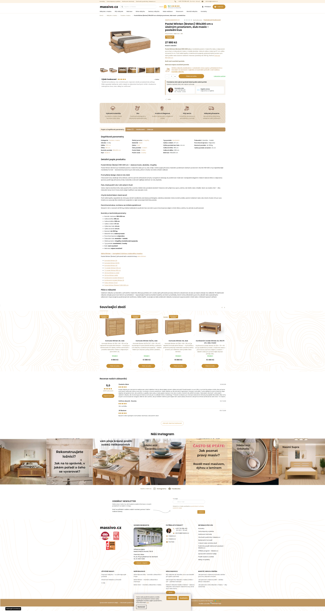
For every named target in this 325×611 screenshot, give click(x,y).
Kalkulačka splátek (219, 76)
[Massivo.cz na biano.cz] (116, 536)
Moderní (107, 153)
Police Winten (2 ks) (111, 283)
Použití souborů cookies (206, 557)
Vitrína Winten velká (111, 275)
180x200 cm (117, 150)
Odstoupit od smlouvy (13, 609)
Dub (138, 145)
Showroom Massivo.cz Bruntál (111, 580)
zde (147, 603)
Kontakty (102, 1)
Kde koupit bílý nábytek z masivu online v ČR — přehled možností (179, 581)
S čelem (144, 148)
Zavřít (179, 98)
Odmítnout (172, 598)
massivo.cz (172, 536)
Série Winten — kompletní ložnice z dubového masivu (121, 253)
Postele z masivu (114, 140)
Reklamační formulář (205, 540)
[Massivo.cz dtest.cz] (110, 545)
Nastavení (141, 607)
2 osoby (143, 153)
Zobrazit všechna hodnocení (172, 423)
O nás (103, 583)
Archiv (170, 592)
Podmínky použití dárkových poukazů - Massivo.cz (211, 547)
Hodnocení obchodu (128, 1)
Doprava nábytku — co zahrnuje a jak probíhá (113, 575)
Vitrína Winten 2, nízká (111, 273)
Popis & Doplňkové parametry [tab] (112, 129)
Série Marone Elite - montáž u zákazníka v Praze (147, 575)
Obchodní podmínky (127, 602)
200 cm (108, 145)
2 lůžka (143, 150)
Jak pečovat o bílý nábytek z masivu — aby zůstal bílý (212, 586)
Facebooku (176, 489)
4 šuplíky (146, 140)
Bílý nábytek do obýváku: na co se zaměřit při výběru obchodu (180, 575)
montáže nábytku (177, 72)
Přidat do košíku (191, 76)
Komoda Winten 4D (110, 265)
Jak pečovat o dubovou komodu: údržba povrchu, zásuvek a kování (211, 575)
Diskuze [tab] (150, 129)
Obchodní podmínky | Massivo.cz (145, 1)
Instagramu (161, 489)
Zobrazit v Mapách (141, 563)
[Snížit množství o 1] (167, 76)
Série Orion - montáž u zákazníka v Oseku (147, 585)
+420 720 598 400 (181, 529)
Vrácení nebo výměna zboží (207, 543)
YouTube (171, 542)
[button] (224, 307)
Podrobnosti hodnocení (212, 20)
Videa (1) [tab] (130, 129)
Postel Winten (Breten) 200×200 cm (116, 285)
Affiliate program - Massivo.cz (208, 551)
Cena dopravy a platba (113, 1)
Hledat (161, 7)
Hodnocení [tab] (140, 129)
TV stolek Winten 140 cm (112, 268)
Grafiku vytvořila (204, 604)
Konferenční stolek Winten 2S (114, 280)
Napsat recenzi (108, 396)
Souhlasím (184, 598)
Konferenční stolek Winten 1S (114, 278)
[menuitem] (105, 11)
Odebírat (201, 512)
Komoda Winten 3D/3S (111, 263)
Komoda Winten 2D (110, 261)
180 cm (107, 148)
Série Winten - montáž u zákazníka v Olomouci (146, 581)
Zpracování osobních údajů (207, 554)
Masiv (140, 143)
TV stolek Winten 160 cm (112, 270)
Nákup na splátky (204, 560)
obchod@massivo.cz (182, 533)
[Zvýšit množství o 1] (175, 76)
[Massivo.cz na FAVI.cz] (105, 536)
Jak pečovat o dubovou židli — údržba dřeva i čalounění (210, 581)
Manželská (175, 140)
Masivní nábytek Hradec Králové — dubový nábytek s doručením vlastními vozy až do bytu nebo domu (180, 587)
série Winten (141, 256)
